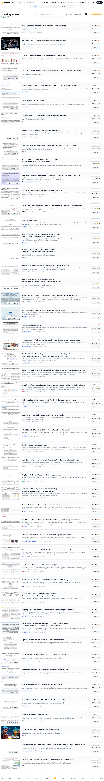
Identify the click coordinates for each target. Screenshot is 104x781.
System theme (7, 778)
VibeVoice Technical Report (31, 325)
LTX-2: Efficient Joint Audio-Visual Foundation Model (40, 729)
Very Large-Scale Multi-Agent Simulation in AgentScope (41, 475)
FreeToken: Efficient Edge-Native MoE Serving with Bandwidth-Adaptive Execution (51, 175)
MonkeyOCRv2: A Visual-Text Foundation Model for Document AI (44, 699)
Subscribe (66, 6)
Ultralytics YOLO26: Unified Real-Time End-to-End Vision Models (44, 654)
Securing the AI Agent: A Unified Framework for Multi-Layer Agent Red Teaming (50, 85)
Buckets (70, 2)
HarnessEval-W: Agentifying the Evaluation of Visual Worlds (43, 130)
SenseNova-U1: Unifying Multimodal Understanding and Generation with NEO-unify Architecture (40, 160)
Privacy (27, 778)
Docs (79, 2)
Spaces (62, 2)
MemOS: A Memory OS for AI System (34, 714)
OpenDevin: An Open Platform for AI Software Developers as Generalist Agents (49, 145)
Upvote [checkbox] (96, 25)
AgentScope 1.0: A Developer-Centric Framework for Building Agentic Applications (50, 460)
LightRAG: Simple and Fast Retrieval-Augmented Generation (43, 640)
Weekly (76, 14)
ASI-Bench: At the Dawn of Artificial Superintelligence (40, 565)
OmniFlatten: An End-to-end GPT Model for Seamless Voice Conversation (47, 550)
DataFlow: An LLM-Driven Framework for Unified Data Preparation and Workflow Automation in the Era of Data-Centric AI (45, 624)
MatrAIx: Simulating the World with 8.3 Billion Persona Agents (43, 310)
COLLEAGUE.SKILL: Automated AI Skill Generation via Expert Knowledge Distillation (51, 70)
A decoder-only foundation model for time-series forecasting (43, 415)
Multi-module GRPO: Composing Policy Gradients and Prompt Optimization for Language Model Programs (40, 594)
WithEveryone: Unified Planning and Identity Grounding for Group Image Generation (51, 340)
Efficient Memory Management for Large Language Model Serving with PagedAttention (52, 205)
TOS (19, 778)
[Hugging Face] (55, 778)
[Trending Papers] (86, 14)
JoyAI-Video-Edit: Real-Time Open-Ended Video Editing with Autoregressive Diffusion (51, 520)
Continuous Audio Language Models (34, 445)
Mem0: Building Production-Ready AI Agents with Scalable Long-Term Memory (49, 295)
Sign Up (99, 2)
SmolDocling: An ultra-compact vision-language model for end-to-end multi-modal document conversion (41, 235)
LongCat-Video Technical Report (33, 100)
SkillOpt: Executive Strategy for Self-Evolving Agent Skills (42, 684)
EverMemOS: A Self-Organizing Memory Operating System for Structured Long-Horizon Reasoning (39, 490)
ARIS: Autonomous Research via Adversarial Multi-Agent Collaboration (46, 535)
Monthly (81, 14)
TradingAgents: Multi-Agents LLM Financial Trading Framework (44, 115)
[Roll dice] (67, 14)
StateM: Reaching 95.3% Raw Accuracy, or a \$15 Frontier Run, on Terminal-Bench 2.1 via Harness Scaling (41, 280)
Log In (93, 2)
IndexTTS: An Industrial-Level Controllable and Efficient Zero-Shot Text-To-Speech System (53, 370)
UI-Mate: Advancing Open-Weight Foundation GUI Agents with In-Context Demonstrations (53, 744)
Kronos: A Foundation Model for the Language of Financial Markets (45, 265)
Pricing (84, 2)
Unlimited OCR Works (29, 220)
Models (46, 2)
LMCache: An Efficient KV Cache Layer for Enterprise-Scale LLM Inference (47, 759)
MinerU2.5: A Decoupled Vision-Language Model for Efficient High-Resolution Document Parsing (38, 250)
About (36, 778)
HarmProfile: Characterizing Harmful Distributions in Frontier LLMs (45, 670)
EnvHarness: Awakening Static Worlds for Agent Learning (42, 190)
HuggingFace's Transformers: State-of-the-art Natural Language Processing (48, 610)
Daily (71, 14)
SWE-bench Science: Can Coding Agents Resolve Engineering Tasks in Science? (49, 400)
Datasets (53, 2)
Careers (46, 778)
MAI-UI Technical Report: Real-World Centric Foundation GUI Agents (46, 430)
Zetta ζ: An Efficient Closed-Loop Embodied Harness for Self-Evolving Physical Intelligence (53, 385)
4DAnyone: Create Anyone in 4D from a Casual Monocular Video (44, 40)
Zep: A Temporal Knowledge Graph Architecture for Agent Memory (45, 580)
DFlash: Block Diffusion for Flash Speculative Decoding (41, 505)
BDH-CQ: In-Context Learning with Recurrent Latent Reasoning (44, 26)
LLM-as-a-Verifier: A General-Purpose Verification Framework (43, 56)
